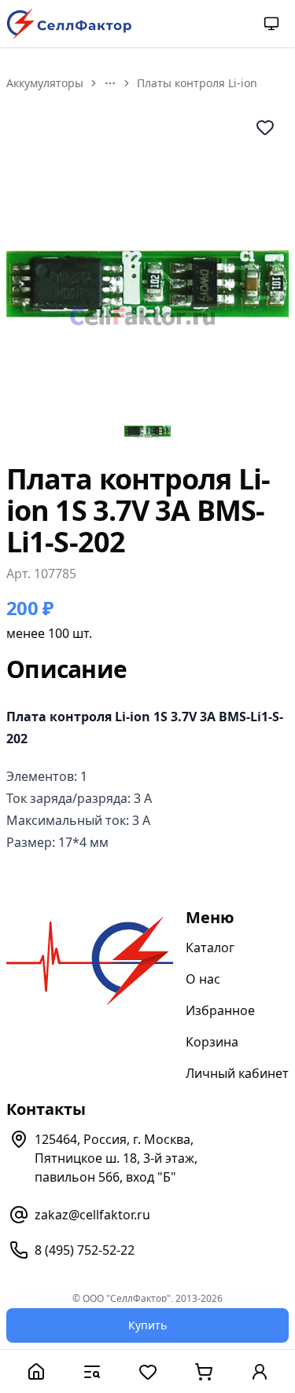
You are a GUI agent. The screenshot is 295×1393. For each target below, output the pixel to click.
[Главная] (36, 1371)
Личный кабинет (237, 1073)
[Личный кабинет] (259, 1371)
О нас (203, 979)
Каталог (210, 947)
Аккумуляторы (44, 82)
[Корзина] (203, 1371)
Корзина (212, 1041)
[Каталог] (91, 1371)
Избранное (220, 1010)
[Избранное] (147, 1371)
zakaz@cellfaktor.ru (92, 1214)
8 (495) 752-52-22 (85, 1250)
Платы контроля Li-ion (197, 82)
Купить (147, 1325)
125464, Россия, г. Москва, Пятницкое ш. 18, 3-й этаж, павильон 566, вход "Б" (116, 1158)
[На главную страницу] (69, 24)
